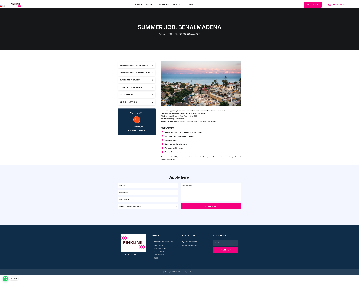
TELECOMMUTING (126, 95)
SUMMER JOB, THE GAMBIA (130, 80)
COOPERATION (178, 4)
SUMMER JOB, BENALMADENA (131, 87)
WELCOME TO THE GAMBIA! (164, 242)
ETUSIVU (138, 4)
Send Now (225, 250)
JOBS (191, 4)
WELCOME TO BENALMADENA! (160, 247)
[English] (1, 6)
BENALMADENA (163, 4)
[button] (5, 278)
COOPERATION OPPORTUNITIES (160, 253)
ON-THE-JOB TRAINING (128, 102)
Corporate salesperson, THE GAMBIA (134, 65)
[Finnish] (3, 6)
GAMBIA (149, 4)
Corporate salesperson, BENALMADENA (135, 72)
